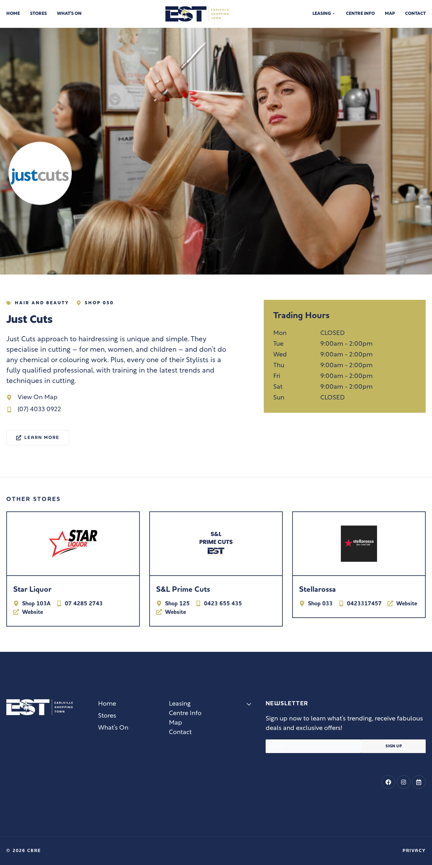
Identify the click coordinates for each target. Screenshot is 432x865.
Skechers (314, 589)
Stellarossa (174, 589)
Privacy (414, 851)
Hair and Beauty (42, 303)
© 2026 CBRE (23, 851)
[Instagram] (403, 782)
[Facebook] (388, 782)
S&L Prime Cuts (40, 589)
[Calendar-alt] (419, 782)
